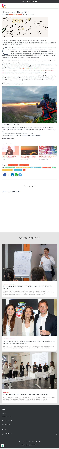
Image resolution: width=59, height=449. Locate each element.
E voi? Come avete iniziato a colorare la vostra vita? (9, 156)
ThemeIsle (34, 445)
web (24, 170)
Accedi (4, 413)
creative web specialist (7, 170)
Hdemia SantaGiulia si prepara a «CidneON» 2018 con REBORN (28, 156)
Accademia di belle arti (10, 167)
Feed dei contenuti (7, 417)
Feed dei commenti (7, 420)
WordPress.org (6, 424)
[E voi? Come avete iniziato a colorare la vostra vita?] (10, 150)
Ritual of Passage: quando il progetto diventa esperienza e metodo (25, 394)
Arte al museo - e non (9, 339)
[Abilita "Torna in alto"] (56, 445)
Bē (31, 1)
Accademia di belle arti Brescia (22, 167)
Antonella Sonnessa (46, 167)
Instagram (25, 2)
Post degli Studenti (13, 165)
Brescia (53, 167)
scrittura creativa (17, 170)
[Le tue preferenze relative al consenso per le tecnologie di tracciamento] (2, 445)
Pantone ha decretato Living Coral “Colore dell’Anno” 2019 (47, 156)
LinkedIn (29, 2)
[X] (8, 174)
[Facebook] (4, 174)
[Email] (20, 174)
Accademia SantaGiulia (35, 167)
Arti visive (6, 392)
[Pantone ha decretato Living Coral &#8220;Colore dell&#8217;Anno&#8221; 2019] (47, 150)
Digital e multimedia (9, 284)
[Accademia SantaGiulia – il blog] (8, 6)
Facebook (27, 2)
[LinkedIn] (12, 174)
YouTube (36, 2)
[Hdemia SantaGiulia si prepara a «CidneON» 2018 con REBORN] (29, 150)
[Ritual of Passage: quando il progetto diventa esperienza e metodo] (29, 370)
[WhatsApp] (16, 174)
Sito (23, 1)
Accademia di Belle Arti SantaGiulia (29, 69)
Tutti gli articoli (24, 165)
